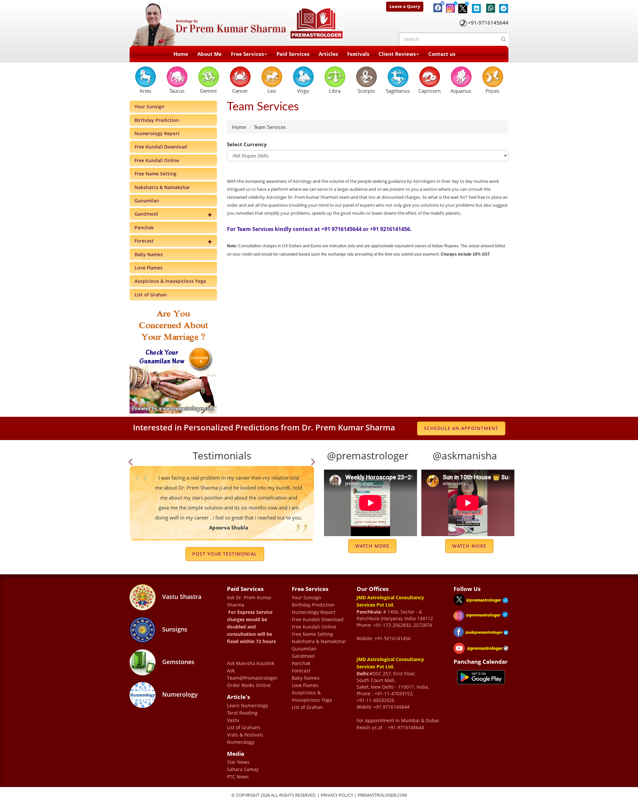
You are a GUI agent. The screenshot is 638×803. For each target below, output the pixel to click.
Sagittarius (398, 90)
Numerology (179, 694)
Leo (271, 90)
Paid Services (292, 54)
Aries (145, 90)
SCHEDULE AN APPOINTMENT (461, 428)
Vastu (233, 720)
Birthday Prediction (157, 120)
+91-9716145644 (488, 22)
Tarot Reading (242, 713)
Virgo (303, 90)
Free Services (247, 54)
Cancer (240, 90)
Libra (335, 90)
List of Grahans (244, 727)
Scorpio (366, 90)
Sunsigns (173, 629)
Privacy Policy (337, 795)
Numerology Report (157, 133)
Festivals (358, 54)
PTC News (238, 776)
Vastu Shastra (180, 597)
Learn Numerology (247, 705)
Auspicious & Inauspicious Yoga (170, 281)
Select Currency (247, 144)
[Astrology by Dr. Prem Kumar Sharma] (238, 22)
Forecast (144, 241)
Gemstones (177, 662)
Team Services (270, 127)
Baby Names (149, 254)
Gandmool (146, 214)
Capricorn (429, 90)
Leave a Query (404, 6)
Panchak (144, 227)
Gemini (208, 90)
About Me (209, 54)
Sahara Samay (243, 769)
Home (180, 54)
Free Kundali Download (161, 147)
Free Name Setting (155, 174)
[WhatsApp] (489, 5)
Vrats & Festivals (245, 735)
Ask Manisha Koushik (250, 663)
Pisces (492, 90)
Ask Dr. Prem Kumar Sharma (249, 601)
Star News (238, 762)
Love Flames (148, 268)
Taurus (176, 90)
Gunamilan (147, 200)
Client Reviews (397, 54)
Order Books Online (249, 685)
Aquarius (461, 90)
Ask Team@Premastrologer (252, 674)
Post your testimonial (224, 554)
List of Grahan (151, 294)
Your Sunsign (149, 106)
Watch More (372, 546)
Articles (328, 54)
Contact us (441, 54)
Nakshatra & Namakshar (162, 187)
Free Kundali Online (157, 160)
